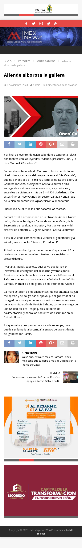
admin (36, 85)
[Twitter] (33, 23)
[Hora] (56, 23)
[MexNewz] (41, 44)
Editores (24, 61)
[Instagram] (41, 23)
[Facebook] (26, 23)
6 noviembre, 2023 (17, 85)
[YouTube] (48, 23)
